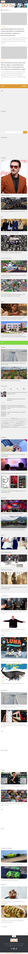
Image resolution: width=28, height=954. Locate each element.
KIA (11, 422)
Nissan (17, 425)
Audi (11, 418)
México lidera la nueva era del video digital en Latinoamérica (13, 473)
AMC (7, 418)
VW (26, 427)
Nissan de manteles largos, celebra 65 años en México (12, 513)
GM (20, 420)
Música (18, 424)
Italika (9, 422)
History (25, 420)
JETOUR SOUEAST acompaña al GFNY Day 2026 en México (13, 529)
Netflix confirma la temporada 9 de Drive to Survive (13, 211)
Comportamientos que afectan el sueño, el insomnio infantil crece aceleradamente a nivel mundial (16, 407)
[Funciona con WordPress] (10, 945)
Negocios (3, 60)
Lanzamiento (16, 422)
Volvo (24, 427)
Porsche (22, 425)
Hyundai (5, 422)
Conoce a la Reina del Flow (6, 552)
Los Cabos (5, 424)
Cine (25, 418)
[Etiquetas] (24, 388)
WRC (1, 428)
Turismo (21, 427)
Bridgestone (20, 418)
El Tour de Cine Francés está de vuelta (10, 232)
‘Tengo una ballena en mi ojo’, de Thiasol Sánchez (12, 683)
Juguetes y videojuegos (6, 273)
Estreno (11, 420)
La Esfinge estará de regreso (7, 569)
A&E (1, 418)
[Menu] (26, 1)
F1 (14, 420)
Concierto (3, 420)
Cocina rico (3, 900)
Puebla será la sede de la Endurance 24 (10, 880)
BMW (16, 418)
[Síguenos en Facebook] (24, 86)
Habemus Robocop (5, 195)
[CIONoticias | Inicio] (4, 2)
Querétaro (5, 427)
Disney (8, 420)
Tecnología (3, 26)
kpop (13, 422)
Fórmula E (17, 420)
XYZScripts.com (19, 953)
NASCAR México (4, 425)
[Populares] (10, 388)
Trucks (18, 427)
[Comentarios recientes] (17, 388)
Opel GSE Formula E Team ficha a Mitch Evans (11, 864)
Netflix (13, 425)
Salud (15, 427)
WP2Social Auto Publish (9, 953)
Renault (11, 427)
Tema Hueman (20, 945)
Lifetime (25, 422)
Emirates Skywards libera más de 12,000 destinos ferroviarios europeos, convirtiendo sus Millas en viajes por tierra (14, 725)
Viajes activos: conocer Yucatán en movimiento (10, 380)
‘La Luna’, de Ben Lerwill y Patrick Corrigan (11, 661)
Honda (2, 422)
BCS (13, 419)
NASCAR (23, 424)
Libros (22, 422)
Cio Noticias (4, 926)
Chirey (23, 418)
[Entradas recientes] (4, 388)
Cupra (6, 420)
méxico (14, 423)
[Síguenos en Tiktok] (26, 86)
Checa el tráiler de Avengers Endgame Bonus (11, 252)
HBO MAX (22, 420)
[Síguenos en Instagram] (22, 86)
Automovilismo (4, 489)
